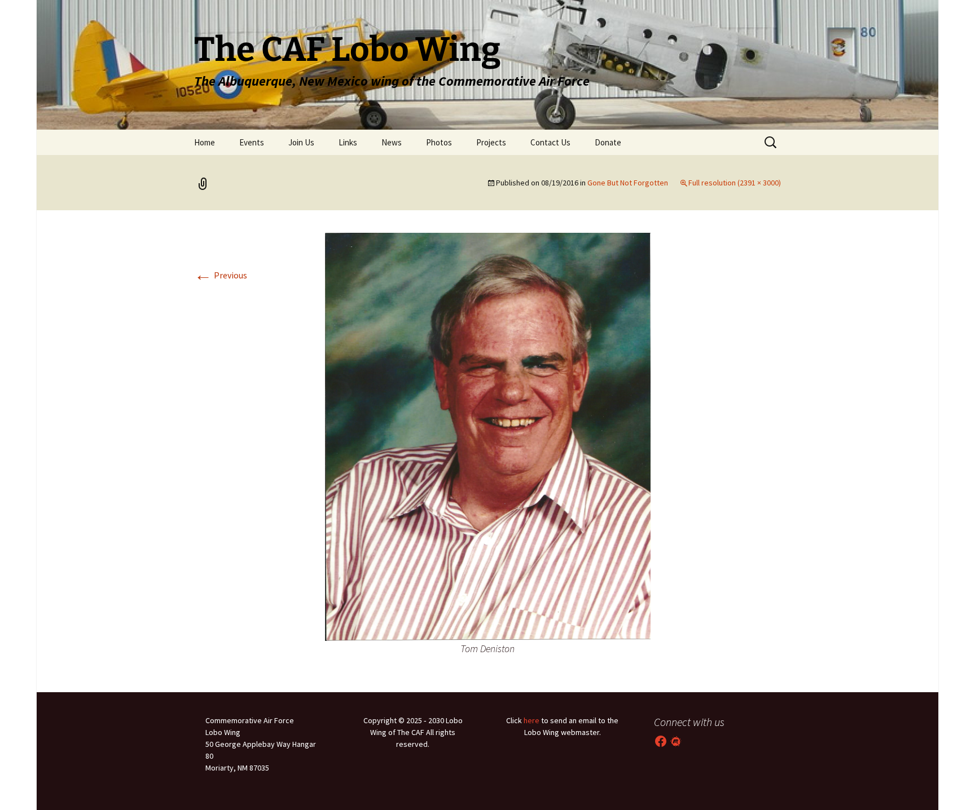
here (531, 720)
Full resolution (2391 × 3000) (734, 183)
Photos (439, 142)
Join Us (301, 142)
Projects (491, 142)
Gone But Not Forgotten (627, 183)
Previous (220, 275)
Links (348, 142)
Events (251, 142)
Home (204, 142)
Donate (608, 142)
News (391, 142)
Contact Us (550, 142)
